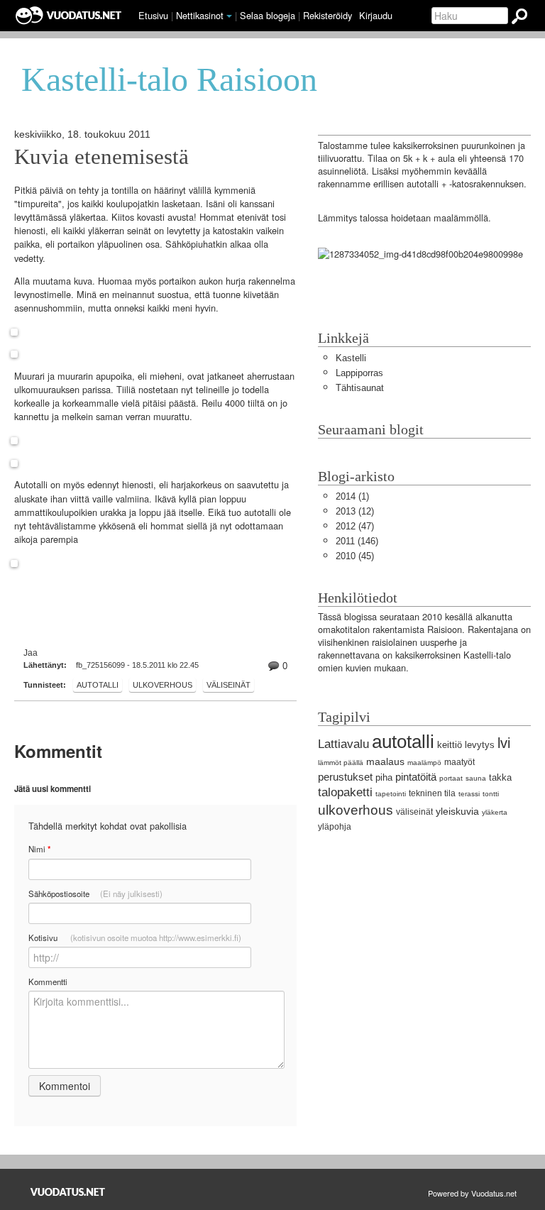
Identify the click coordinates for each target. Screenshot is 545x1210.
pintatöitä (415, 777)
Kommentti (47, 981)
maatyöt (459, 762)
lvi (503, 743)
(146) (357, 541)
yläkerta (494, 812)
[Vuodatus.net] (68, 1192)
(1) (352, 496)
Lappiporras (359, 373)
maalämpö (424, 762)
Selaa (267, 15)
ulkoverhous (162, 685)
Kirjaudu (375, 15)
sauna (476, 778)
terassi (469, 794)
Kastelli (351, 358)
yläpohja (334, 827)
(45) (355, 556)
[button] (229, 16)
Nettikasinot (200, 15)
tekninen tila (432, 793)
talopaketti (345, 792)
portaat (451, 778)
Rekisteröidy (327, 15)
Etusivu (153, 15)
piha (383, 777)
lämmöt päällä (340, 762)
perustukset (345, 777)
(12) (355, 511)
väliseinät (229, 685)
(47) (355, 526)
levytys (480, 744)
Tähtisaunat (360, 388)
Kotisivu (134, 937)
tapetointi (390, 794)
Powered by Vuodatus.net (472, 1193)
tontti (491, 794)
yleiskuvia (457, 811)
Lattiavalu (343, 744)
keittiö (449, 744)
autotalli (98, 685)
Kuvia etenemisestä (101, 157)
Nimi (39, 849)
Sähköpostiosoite (95, 893)
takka (500, 777)
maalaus (385, 761)
